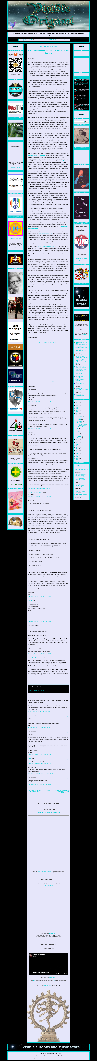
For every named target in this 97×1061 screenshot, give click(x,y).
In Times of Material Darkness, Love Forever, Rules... (82, 426)
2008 (77, 453)
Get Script (77, 110)
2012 (77, 447)
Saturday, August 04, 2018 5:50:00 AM (39, 679)
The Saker (78, 484)
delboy (29, 758)
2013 (77, 445)
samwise (30, 698)
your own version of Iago (45, 233)
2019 (77, 413)
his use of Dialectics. (63, 160)
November (80, 418)
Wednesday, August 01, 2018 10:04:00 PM (41, 401)
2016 (77, 441)
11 (67, 716)
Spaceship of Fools (79, 495)
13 (67, 759)
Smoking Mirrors (79, 355)
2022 (77, 408)
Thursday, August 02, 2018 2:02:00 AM (39, 596)
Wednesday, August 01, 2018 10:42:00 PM (41, 488)
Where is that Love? (80, 385)
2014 (77, 444)
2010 (77, 450)
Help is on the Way (79, 395)
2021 (77, 410)
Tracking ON (86, 110)
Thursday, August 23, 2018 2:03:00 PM (39, 784)
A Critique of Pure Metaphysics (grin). (37, 690)
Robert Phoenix (79, 490)
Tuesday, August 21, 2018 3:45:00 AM (39, 754)
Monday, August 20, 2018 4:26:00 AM (39, 727)
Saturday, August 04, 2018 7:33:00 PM (39, 694)
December (80, 416)
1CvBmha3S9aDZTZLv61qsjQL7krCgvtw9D (15, 75)
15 (67, 778)
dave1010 (30, 600)
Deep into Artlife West (81, 494)
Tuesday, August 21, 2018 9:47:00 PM (39, 763)
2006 (77, 456)
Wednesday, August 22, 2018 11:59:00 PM (40, 773)
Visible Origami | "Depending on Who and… (81, 87)
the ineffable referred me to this (45, 246)
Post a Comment (32, 788)
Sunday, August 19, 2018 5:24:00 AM (39, 711)
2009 (77, 452)
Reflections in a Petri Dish (81, 343)
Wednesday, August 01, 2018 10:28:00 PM (41, 428)
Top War (77, 465)
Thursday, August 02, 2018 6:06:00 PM (39, 654)
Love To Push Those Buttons (35, 492)
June (78, 430)
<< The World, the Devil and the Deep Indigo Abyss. (34, 791)
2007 (77, 455)
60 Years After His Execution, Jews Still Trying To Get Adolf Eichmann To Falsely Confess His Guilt (80, 478)
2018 (77, 415)
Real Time (81, 110)
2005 (77, 458)
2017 (77, 439)
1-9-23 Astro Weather (80, 491)
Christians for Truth (80, 474)
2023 (77, 407)
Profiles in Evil (79, 388)
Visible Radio (79, 376)
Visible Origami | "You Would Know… (81, 80)
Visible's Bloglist (29, 39)
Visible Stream (79, 394)
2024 (77, 405)
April (78, 433)
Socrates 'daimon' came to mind (36, 155)
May (78, 431)
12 (67, 732)
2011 (77, 448)
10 (67, 698)
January (79, 437)
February (79, 436)
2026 (77, 402)
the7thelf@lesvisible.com (59, 1058)
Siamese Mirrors (79, 383)
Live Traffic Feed (82, 77)
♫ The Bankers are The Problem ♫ (48, 342)
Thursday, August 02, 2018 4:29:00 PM (39, 621)
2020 (77, 411)
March (78, 434)
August (79, 422)
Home (48, 790)
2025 (77, 404)
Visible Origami (77, 90)
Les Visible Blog (79, 366)
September (80, 421)
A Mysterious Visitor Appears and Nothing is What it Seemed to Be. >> (62, 791)
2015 (77, 442)
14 (67, 767)
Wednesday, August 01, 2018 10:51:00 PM (41, 496)
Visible (29, 683)
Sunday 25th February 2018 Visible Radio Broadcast (80, 379)
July (78, 428)
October (79, 419)
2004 (77, 459)
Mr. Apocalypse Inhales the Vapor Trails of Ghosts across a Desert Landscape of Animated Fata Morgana (81, 370)
